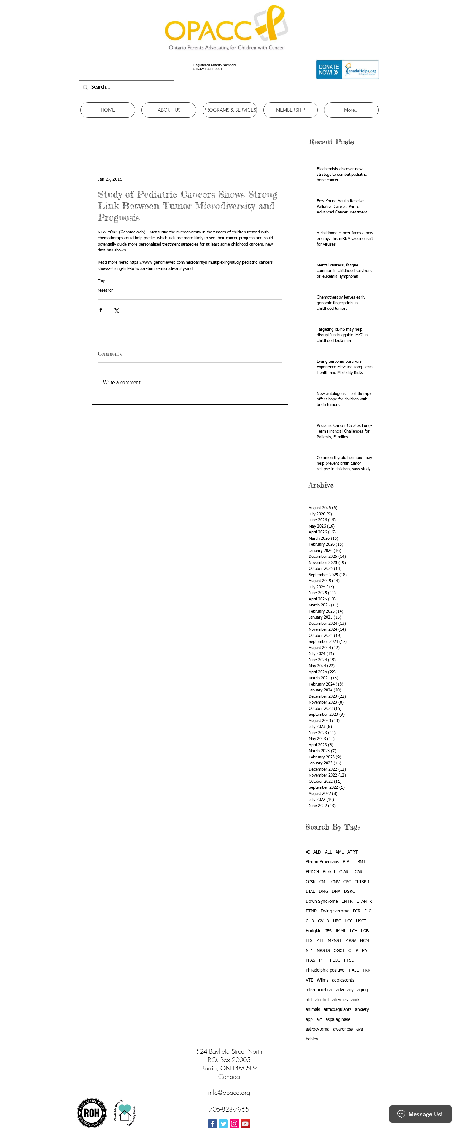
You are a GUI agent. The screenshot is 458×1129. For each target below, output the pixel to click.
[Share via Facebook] (101, 310)
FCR (356, 911)
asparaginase (338, 1019)
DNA (336, 891)
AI (308, 852)
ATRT (352, 852)
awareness (343, 1029)
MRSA (350, 941)
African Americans (322, 862)
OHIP (353, 951)
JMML (340, 931)
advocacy (345, 990)
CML (323, 882)
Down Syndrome (322, 901)
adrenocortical (319, 990)
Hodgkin (314, 931)
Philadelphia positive (325, 970)
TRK (366, 970)
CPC (347, 882)
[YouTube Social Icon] (245, 1123)
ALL (328, 852)
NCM (364, 941)
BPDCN (312, 872)
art (319, 1019)
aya (359, 1029)
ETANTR (364, 901)
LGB (365, 931)
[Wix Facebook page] (212, 1123)
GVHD (323, 921)
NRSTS (323, 951)
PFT (322, 960)
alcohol (322, 1000)
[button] (168, 110)
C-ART (345, 872)
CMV (335, 882)
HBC (337, 921)
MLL (320, 941)
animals (313, 1009)
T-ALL (353, 970)
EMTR (347, 901)
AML (340, 852)
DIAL (310, 891)
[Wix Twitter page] (223, 1123)
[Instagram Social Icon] (234, 1123)
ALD (317, 852)
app (309, 1019)
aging (362, 990)
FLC (367, 911)
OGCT (339, 951)
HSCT (361, 921)
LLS (309, 941)
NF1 (309, 951)
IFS (328, 931)
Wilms (322, 980)
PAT (365, 951)
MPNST (334, 941)
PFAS (310, 960)
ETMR (311, 911)
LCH (353, 931)
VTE (309, 980)
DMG (323, 891)
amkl (355, 1000)
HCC (348, 921)
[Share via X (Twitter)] (116, 310)
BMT (361, 862)
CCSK (311, 882)
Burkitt (329, 872)
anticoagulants (337, 1009)
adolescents (343, 980)
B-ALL (348, 862)
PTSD (349, 960)
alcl (309, 1000)
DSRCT (350, 891)
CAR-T (360, 872)
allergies (340, 1000)
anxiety (362, 1009)
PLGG (335, 960)
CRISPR (362, 882)
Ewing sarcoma (335, 911)
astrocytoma (317, 1029)
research (105, 291)
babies (312, 1039)
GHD (310, 921)
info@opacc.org (229, 1092)
